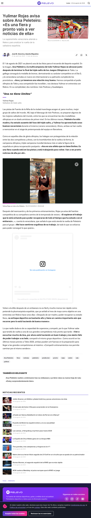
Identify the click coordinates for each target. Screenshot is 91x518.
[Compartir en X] (86, 55)
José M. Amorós (18, 54)
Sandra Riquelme (32, 54)
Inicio (4, 481)
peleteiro (35, 358)
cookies (37, 507)
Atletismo (11, 481)
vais (77, 358)
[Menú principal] (2, 3)
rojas (63, 358)
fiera (18, 358)
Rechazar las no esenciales (41, 513)
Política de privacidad (18, 507)
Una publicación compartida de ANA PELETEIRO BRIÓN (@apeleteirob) (42, 299)
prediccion (46, 358)
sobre (70, 358)
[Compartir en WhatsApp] (81, 55)
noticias (26, 358)
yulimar (6, 361)
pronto (55, 358)
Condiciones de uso (78, 505)
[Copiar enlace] (77, 55)
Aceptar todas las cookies (15, 513)
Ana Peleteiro (8, 358)
